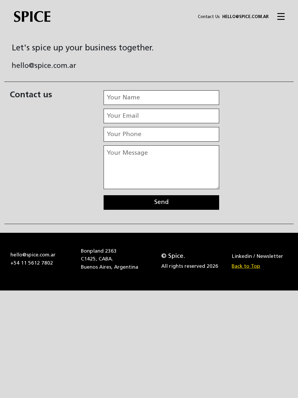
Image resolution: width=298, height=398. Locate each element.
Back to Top (246, 266)
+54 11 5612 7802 (31, 263)
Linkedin (242, 256)
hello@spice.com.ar (245, 17)
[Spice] (29, 17)
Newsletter (269, 256)
